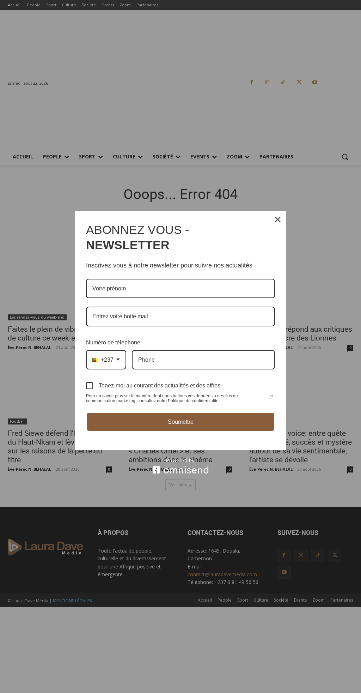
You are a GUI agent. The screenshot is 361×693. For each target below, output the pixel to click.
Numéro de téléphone (113, 342)
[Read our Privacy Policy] (271, 396)
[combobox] (106, 359)
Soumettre (181, 422)
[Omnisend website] (180, 466)
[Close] (277, 219)
